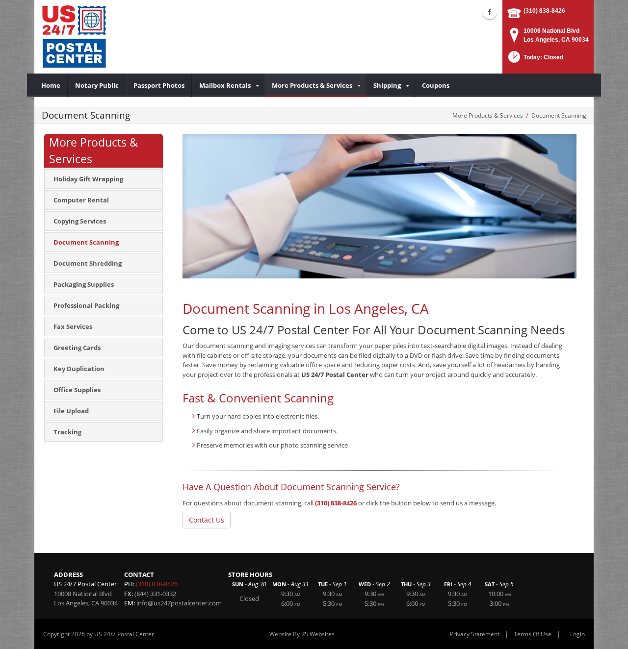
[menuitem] (51, 85)
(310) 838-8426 (544, 10)
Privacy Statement (474, 634)
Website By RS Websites (302, 634)
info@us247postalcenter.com (179, 603)
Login (577, 634)
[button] (534, 60)
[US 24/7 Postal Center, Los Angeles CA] (74, 37)
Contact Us (206, 519)
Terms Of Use (532, 634)
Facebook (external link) (489, 11)
